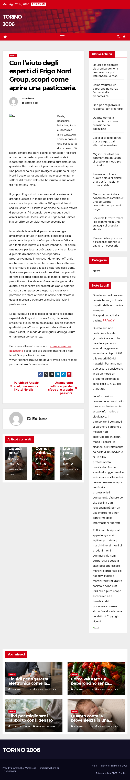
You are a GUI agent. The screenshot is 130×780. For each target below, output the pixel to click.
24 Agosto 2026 (22, 689)
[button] (118, 36)
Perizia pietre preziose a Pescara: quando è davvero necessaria (107, 241)
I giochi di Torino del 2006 (113, 765)
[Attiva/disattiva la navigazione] (62, 36)
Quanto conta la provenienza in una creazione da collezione (94, 720)
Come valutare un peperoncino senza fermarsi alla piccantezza (95, 683)
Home (94, 765)
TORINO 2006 (21, 750)
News (13, 56)
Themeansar (9, 771)
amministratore (16, 472)
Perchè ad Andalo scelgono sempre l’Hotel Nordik (26, 386)
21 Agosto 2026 (84, 689)
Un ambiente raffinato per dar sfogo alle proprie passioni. (60, 388)
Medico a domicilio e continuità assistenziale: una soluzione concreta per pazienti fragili (108, 202)
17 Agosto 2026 (21, 726)
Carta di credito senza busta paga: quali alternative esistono (107, 141)
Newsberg (50, 767)
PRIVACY (109, 320)
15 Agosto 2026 (84, 726)
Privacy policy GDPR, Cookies (111, 773)
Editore (29, 98)
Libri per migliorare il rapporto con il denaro (30, 718)
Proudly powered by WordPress (20, 767)
